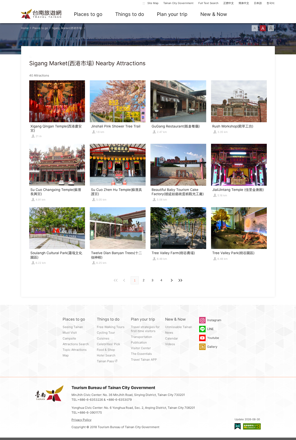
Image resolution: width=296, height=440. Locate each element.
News (169, 332)
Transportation (141, 337)
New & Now (213, 14)
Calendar (171, 338)
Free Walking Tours (110, 327)
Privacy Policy (81, 420)
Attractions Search (76, 344)
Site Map (152, 3)
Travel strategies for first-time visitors (145, 329)
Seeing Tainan (73, 327)
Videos (170, 344)
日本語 (258, 3)
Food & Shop (106, 350)
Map (66, 355)
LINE (210, 329)
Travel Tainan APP (144, 359)
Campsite (69, 338)
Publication (139, 342)
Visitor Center (141, 348)
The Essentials (141, 354)
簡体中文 (244, 3)
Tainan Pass (105, 361)
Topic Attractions (75, 350)
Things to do (129, 14)
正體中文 (228, 3)
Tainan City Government (178, 3)
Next (125, 280)
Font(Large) (271, 28)
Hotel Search (106, 355)
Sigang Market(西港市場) (67, 28)
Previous (171, 280)
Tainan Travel (41, 14)
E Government (238, 426)
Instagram (214, 320)
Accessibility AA (252, 426)
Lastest (180, 280)
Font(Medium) (263, 28)
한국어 (270, 3)
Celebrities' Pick (108, 344)
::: (144, 3)
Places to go (88, 14)
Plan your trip (172, 14)
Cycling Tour (106, 332)
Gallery (212, 347)
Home (25, 28)
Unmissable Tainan (178, 327)
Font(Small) (255, 28)
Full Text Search (208, 3)
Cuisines (103, 338)
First (116, 280)
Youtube (213, 338)
